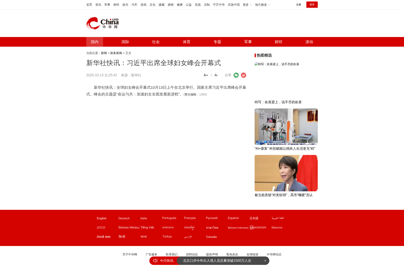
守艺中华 (219, 4)
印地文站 (129, 238)
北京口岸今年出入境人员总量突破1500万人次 (217, 260)
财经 (116, 4)
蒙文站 (282, 228)
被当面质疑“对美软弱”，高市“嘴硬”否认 (284, 195)
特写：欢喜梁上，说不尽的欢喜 (278, 102)
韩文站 (107, 228)
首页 (89, 4)
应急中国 (234, 4)
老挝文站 (172, 228)
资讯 (98, 4)
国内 (94, 42)
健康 (180, 4)
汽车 (134, 4)
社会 (156, 42)
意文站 (151, 219)
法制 (207, 4)
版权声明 (212, 254)
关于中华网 (129, 254)
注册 (298, 4)
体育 (186, 42)
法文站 (194, 219)
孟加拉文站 (151, 238)
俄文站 (216, 219)
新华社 (136, 75)
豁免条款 (232, 254)
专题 (217, 42)
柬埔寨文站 (194, 228)
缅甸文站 (260, 228)
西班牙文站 (238, 219)
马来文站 (129, 228)
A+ (206, 75)
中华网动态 (274, 254)
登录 (312, 4)
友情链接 (252, 254)
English (101, 218)
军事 (107, 4)
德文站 (129, 219)
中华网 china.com (104, 23)
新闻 (104, 53)
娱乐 (125, 4)
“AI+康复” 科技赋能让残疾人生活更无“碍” (285, 148)
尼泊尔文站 (107, 238)
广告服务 (151, 254)
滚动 (309, 42)
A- (216, 75)
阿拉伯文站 (282, 219)
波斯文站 (194, 238)
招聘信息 (192, 254)
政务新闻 (116, 53)
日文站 (260, 219)
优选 (198, 4)
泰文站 (216, 228)
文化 (152, 4)
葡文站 (172, 219)
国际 (125, 42)
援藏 (162, 4)
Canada (211, 236)
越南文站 (151, 228)
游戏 (143, 4)
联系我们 (172, 254)
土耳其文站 (172, 238)
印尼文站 (238, 228)
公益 (189, 4)
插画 (171, 4)
